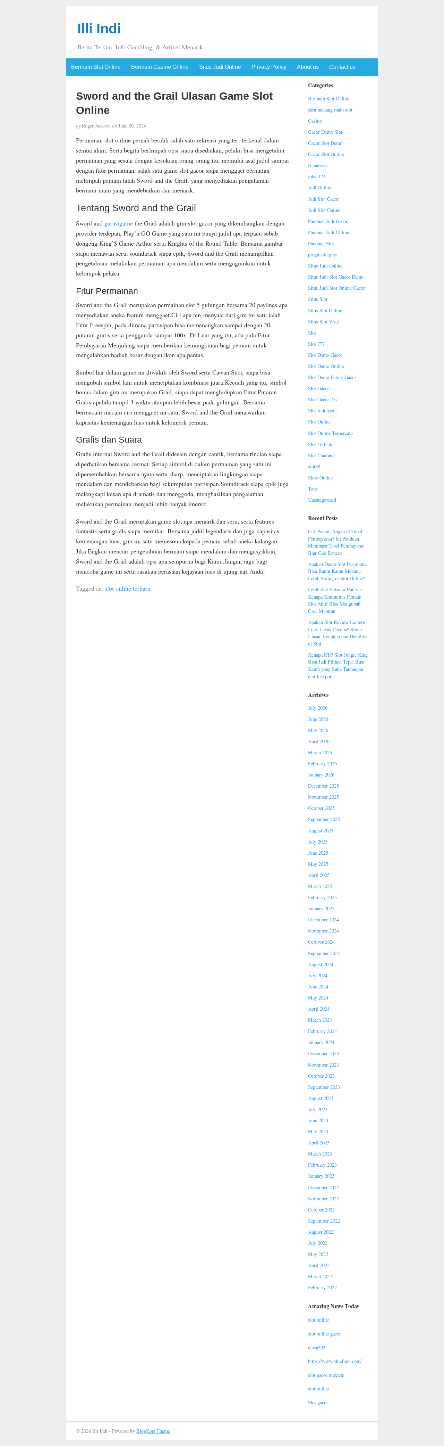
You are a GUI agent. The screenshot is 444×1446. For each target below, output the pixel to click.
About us (308, 67)
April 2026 (319, 741)
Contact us (342, 67)
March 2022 (320, 1276)
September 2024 (324, 953)
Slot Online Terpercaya (330, 433)
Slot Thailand (321, 455)
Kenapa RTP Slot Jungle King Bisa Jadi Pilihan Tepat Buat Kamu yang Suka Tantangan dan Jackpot (338, 665)
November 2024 (323, 930)
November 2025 (323, 797)
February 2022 (322, 1287)
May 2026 (318, 730)
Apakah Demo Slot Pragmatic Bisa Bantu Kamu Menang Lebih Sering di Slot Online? (337, 571)
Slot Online (319, 421)
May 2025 (318, 864)
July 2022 (317, 1243)
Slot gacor (318, 1402)
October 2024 (321, 941)
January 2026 (321, 774)
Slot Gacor (318, 388)
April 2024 (319, 1008)
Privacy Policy (269, 67)
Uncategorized (322, 499)
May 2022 (318, 1254)
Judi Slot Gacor (323, 199)
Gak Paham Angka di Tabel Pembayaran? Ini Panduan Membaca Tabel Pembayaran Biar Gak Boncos (336, 542)
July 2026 (317, 708)
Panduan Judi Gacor (328, 221)
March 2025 (320, 886)
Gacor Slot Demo (325, 143)
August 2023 (320, 1098)
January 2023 (321, 1176)
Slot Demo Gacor (325, 355)
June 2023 (318, 1120)
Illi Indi (99, 28)
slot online (318, 1319)
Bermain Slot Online (96, 67)
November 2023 (323, 1064)
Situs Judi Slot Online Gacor (336, 288)
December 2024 (323, 919)
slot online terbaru (128, 588)
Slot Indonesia (322, 410)
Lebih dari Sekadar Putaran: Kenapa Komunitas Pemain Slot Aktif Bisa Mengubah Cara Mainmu (335, 600)
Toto (312, 488)
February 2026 (322, 763)
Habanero (317, 165)
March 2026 (320, 752)
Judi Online (319, 187)
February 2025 (322, 897)
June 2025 (318, 852)
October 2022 (321, 1209)
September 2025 (324, 819)
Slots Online (320, 477)
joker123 (316, 176)
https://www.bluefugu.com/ (335, 1361)
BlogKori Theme (153, 1431)
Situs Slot (317, 299)
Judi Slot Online (324, 210)
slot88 (314, 466)
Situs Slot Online (325, 310)
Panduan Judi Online (328, 232)
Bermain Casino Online (160, 67)
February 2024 (322, 1031)
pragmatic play (322, 254)
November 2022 (323, 1198)
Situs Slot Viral (323, 321)
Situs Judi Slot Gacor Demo (336, 276)
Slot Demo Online (326, 366)
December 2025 (323, 785)
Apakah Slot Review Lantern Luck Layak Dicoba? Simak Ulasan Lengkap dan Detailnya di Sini (338, 633)
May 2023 (318, 1131)
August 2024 (320, 964)
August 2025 (320, 830)
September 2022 (324, 1220)
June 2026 (318, 719)
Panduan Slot (321, 243)
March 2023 (320, 1153)
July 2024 (317, 975)
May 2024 (318, 997)
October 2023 (321, 1076)
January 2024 (321, 1042)
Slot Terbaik (320, 444)
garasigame (118, 223)
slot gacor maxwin (326, 1375)
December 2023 (323, 1053)
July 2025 (317, 841)
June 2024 (318, 986)
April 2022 (319, 1265)
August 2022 (320, 1232)
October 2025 (321, 808)
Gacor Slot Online (326, 154)
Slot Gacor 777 (323, 399)
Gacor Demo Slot (325, 132)
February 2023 (322, 1164)
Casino (315, 120)
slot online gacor (324, 1333)
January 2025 (321, 908)
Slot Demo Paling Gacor (332, 377)
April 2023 (319, 1142)
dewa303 (316, 1347)
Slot (312, 332)
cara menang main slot (330, 109)
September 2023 (324, 1087)
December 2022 (323, 1187)
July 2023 (317, 1109)
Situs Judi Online (220, 67)
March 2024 (320, 1020)
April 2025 (319, 875)
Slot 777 (316, 343)
